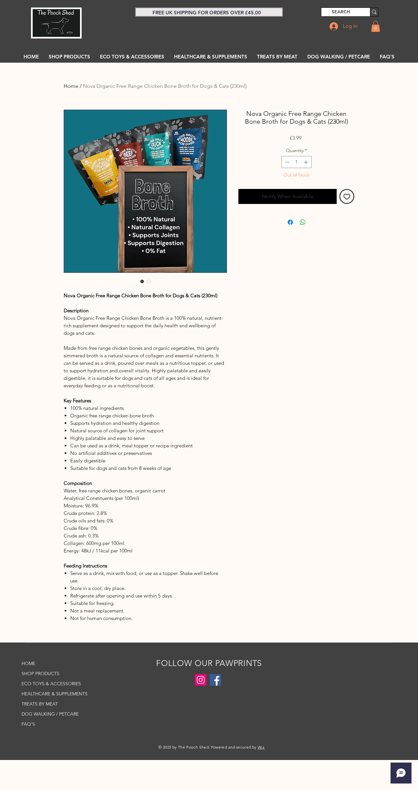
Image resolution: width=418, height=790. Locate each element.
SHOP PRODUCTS (40, 673)
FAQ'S (28, 724)
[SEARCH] (374, 12)
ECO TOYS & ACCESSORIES (51, 684)
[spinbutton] (296, 162)
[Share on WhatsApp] (303, 222)
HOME (28, 663)
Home (71, 86)
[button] (375, 26)
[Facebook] (215, 680)
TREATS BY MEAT (40, 704)
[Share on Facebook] (290, 222)
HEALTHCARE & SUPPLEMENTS (51, 694)
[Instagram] (200, 680)
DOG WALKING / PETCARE (50, 714)
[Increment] (306, 162)
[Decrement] (286, 162)
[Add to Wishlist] (346, 196)
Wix (261, 747)
